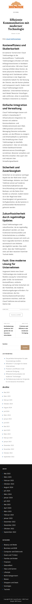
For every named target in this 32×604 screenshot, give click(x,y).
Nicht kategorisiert (11, 576)
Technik (7, 589)
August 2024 (8, 407)
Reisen (6, 579)
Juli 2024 (6, 411)
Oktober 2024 (8, 404)
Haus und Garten (10, 569)
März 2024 (7, 415)
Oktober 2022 (8, 453)
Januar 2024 (7, 419)
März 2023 (7, 434)
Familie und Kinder (11, 558)
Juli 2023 (6, 423)
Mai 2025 (7, 392)
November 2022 (9, 449)
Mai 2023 (7, 426)
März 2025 (7, 396)
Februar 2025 (8, 400)
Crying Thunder (17, 599)
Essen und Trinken (10, 555)
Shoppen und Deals (11, 582)
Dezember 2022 (9, 445)
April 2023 (7, 430)
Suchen (5, 344)
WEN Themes (18, 601)
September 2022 (9, 457)
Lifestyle (7, 572)
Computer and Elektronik (13, 552)
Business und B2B (16, 315)
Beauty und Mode (10, 545)
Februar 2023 (8, 438)
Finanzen (7, 562)
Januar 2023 (7, 442)
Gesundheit (8, 565)
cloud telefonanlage (13, 39)
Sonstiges (7, 586)
